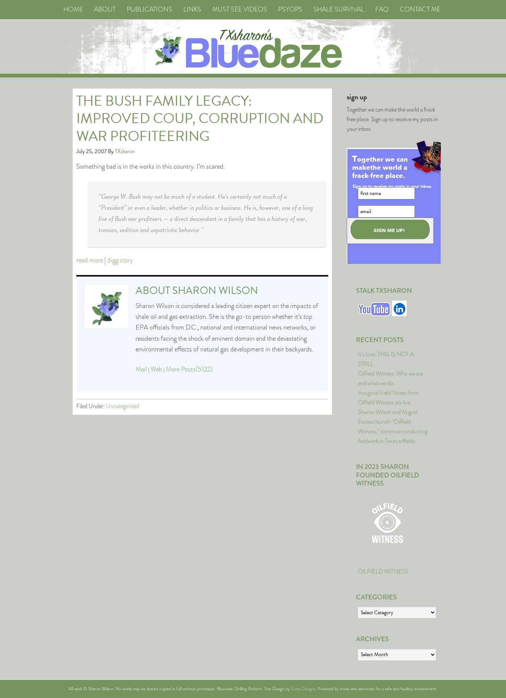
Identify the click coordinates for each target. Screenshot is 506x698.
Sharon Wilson (215, 290)
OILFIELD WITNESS (383, 571)
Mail (141, 369)
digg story (120, 260)
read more (89, 260)
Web (156, 369)
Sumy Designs (303, 688)
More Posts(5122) (189, 369)
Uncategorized (122, 406)
